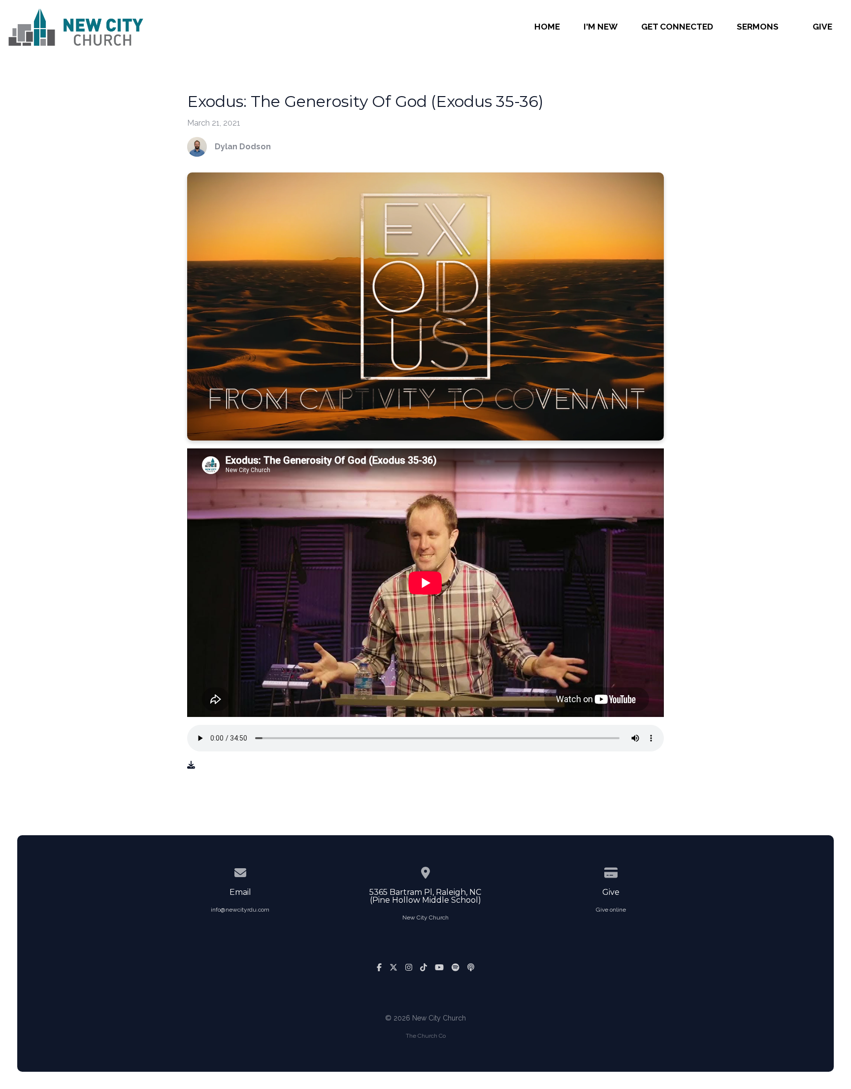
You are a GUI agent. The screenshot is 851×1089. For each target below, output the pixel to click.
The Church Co (426, 1035)
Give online (611, 909)
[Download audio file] (191, 765)
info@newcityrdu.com (240, 909)
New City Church (425, 917)
